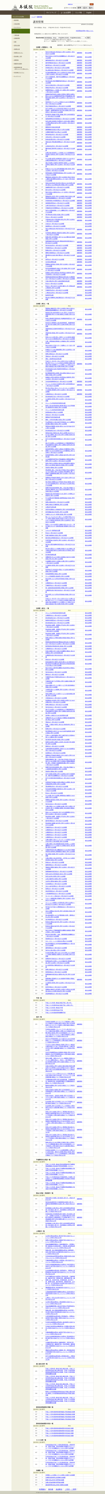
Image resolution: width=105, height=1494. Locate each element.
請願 (15, 41)
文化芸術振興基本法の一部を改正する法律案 (59, 381)
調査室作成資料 (18, 63)
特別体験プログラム (19, 72)
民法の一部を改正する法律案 (54, 283)
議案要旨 (79, 53)
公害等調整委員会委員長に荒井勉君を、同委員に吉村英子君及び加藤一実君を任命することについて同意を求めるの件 (60, 1318)
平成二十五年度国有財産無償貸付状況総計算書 (60, 1430)
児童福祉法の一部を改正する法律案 (56, 698)
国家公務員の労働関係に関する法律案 (57, 504)
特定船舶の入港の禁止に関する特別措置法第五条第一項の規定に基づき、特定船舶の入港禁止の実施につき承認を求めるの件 (60, 1209)
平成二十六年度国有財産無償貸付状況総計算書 (60, 1433)
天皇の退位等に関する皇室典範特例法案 (58, 281)
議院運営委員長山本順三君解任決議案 (57, 1485)
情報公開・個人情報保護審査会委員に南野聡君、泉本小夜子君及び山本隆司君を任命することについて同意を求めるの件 (60, 1252)
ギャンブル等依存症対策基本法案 (56, 403)
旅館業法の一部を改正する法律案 (56, 226)
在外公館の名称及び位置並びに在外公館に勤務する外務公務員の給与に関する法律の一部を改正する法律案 (60, 123)
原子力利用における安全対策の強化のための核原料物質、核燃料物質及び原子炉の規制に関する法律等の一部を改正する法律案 (60, 110)
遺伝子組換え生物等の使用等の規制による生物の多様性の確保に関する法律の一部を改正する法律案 (60, 164)
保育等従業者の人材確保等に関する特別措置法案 (60, 509)
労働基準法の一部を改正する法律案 (56, 585)
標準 (79, 8)
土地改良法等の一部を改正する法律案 (57, 146)
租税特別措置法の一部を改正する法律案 (58, 620)
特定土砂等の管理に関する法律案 (56, 876)
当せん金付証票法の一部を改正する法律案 (58, 886)
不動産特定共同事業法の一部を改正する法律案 (60, 208)
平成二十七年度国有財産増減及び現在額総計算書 (60, 1419)
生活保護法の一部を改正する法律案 (56, 884)
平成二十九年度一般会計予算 (54, 1007)
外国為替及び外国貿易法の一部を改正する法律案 (60, 200)
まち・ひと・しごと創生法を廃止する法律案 (59, 941)
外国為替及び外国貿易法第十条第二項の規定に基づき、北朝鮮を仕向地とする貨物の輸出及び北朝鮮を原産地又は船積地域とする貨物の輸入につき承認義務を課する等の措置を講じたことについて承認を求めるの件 (60, 1217)
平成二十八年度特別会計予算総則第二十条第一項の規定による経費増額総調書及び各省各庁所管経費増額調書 (60, 1178)
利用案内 (42, 1489)
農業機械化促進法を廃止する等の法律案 (58, 129)
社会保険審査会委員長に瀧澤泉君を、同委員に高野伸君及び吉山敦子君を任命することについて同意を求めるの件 (60, 1272)
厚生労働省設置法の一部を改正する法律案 (58, 106)
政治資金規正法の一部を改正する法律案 (58, 396)
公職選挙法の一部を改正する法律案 (56, 394)
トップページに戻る (19, 16)
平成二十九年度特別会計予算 (54, 1010)
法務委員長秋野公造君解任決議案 (56, 1477)
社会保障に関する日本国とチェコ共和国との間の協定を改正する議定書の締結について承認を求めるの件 (60, 1107)
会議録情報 (17, 38)
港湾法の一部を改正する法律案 (55, 259)
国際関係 (16, 60)
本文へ (52, 1)
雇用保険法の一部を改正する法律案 (56, 948)
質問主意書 (17, 45)
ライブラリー (17, 27)
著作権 (50, 1489)
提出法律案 (88, 53)
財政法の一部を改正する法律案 (55, 862)
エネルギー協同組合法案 (53, 530)
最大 (91, 8)
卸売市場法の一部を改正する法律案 (56, 987)
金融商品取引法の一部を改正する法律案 (58, 187)
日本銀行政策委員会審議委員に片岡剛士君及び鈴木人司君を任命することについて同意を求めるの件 (60, 1328)
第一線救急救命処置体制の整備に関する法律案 (60, 588)
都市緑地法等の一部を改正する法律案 (57, 134)
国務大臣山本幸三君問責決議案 (55, 1480)
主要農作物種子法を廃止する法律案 (56, 132)
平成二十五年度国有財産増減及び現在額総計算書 (60, 1414)
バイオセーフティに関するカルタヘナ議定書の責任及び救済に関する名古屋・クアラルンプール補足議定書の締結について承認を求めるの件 (60, 1075)
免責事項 (59, 1489)
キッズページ (17, 76)
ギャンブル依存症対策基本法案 (55, 410)
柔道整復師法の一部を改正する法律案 (57, 993)
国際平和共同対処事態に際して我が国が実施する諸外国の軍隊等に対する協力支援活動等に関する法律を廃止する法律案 (60, 489)
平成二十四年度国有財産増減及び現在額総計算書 (60, 1412)
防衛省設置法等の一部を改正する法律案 (58, 139)
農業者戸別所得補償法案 (53, 417)
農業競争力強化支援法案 (53, 127)
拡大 (85, 8)
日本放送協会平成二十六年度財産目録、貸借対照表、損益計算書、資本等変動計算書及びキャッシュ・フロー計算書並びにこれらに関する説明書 (60, 1458)
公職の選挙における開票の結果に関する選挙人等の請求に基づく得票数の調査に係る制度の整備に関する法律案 (60, 808)
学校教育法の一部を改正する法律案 (56, 248)
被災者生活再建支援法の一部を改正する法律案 (60, 538)
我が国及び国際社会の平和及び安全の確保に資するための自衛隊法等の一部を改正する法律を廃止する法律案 (60, 483)
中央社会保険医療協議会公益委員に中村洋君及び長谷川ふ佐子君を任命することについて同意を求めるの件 (60, 1266)
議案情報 (17, 31)
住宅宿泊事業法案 (51, 262)
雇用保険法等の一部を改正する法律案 (57, 60)
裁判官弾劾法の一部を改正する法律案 (57, 820)
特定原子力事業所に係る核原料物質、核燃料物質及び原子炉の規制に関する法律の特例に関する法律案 (60, 324)
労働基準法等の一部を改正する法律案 (57, 290)
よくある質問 (66, 12)
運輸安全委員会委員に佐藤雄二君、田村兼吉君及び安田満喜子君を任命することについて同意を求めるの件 (60, 1351)
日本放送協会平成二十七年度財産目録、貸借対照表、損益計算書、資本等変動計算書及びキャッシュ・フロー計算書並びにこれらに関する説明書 (60, 1464)
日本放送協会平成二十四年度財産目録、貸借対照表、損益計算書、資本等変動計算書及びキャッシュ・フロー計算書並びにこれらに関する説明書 (60, 1446)
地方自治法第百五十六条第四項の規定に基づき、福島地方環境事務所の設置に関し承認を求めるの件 (60, 1203)
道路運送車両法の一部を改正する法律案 (58, 203)
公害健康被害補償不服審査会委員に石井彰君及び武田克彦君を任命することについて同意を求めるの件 (60, 1293)
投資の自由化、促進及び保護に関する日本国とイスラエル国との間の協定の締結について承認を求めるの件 (60, 1097)
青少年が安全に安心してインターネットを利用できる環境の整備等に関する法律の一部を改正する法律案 (60, 389)
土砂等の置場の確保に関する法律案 (56, 881)
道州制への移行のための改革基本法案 (57, 715)
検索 (91, 4)
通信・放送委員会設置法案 (54, 359)
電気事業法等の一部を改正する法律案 (57, 786)
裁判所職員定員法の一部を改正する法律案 (58, 63)
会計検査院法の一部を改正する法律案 (57, 919)
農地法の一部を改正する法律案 (55, 674)
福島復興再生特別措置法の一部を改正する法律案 (60, 119)
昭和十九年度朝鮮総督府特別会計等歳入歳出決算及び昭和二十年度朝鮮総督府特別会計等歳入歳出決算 (60, 1393)
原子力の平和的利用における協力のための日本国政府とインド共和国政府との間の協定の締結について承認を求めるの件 (60, 1040)
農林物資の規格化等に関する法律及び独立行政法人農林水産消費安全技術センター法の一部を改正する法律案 (60, 178)
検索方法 (70, 4)
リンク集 (78, 12)
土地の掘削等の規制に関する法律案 (56, 879)
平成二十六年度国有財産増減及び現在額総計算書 (60, 1416)
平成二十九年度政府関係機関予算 (56, 1012)
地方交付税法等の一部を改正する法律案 (58, 85)
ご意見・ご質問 (70, 1489)
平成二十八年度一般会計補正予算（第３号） (59, 1003)
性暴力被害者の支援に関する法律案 (56, 535)
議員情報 (16, 20)
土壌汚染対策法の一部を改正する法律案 (58, 205)
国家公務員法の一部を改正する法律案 (57, 354)
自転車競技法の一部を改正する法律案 (57, 891)
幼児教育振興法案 (51, 554)
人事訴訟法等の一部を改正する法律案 (57, 292)
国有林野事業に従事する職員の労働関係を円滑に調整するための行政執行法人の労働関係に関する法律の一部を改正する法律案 (60, 450)
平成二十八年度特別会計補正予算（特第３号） (60, 1005)
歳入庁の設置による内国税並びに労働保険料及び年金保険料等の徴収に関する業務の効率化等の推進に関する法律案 (60, 444)
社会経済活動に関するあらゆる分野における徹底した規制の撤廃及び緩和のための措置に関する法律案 (60, 954)
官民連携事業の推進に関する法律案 (56, 574)
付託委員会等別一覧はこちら (85, 31)
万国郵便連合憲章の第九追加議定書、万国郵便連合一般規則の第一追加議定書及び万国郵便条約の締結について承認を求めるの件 (60, 1081)
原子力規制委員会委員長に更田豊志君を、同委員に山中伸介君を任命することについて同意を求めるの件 (60, 1357)
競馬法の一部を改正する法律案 (55, 888)
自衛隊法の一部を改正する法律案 (56, 753)
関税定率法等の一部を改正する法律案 (57, 87)
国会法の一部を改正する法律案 (55, 659)
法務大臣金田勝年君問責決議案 (55, 1482)
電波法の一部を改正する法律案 (55, 356)
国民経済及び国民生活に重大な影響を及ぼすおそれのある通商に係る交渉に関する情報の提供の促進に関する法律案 (60, 434)
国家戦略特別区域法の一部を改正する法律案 (59, 871)
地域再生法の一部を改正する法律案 (56, 938)
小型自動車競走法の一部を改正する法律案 (58, 893)
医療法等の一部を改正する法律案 (56, 250)
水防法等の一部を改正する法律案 (56, 137)
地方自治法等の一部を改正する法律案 (57, 245)
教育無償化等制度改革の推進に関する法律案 (59, 646)
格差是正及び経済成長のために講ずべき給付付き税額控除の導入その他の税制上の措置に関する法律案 (60, 314)
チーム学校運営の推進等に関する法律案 (58, 576)
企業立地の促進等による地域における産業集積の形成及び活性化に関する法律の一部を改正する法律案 (60, 154)
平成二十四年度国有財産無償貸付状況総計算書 (60, 1428)
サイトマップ (51, 12)
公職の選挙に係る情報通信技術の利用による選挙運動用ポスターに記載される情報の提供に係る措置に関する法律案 (60, 845)
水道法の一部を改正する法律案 (55, 223)
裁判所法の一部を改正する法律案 (56, 65)
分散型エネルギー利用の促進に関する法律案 (59, 514)
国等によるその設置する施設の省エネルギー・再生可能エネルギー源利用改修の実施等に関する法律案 (60, 526)
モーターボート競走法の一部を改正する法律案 (60, 896)
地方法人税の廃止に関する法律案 (56, 950)
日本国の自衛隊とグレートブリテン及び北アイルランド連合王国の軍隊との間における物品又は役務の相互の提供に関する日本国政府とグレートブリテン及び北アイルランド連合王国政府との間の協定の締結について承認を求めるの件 (60, 1033)
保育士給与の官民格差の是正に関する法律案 (59, 874)
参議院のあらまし (18, 52)
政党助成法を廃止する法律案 (54, 412)
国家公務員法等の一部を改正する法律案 (58, 502)
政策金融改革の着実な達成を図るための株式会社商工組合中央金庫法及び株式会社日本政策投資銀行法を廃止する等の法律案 (60, 663)
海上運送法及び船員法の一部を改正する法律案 (60, 70)
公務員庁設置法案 (51, 507)
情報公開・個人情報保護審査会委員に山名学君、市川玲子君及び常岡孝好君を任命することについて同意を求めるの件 (60, 1312)
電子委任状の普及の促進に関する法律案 (58, 214)
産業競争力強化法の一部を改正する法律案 (58, 958)
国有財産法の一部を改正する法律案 (56, 972)
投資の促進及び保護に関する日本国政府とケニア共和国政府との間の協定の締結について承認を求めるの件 (60, 1091)
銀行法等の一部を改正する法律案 (56, 190)
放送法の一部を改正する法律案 (55, 415)
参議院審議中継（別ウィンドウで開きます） (21, 68)
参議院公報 (17, 49)
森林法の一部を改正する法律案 (55, 746)
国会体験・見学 (18, 56)
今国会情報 (17, 23)
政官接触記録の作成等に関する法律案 (57, 512)
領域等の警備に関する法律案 (54, 467)
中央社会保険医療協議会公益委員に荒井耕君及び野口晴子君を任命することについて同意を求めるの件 (60, 1338)
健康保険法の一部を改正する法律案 (56, 865)
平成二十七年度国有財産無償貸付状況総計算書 (60, 1435)
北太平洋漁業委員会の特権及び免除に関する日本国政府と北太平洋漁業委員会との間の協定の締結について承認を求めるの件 (60, 1054)
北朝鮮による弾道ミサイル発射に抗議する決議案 (60, 1475)
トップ (33, 17)
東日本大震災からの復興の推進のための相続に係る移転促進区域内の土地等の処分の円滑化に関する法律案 (60, 550)
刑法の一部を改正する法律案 (54, 217)
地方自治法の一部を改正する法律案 (56, 672)
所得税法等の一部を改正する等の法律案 (58, 67)
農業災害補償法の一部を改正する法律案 (58, 253)
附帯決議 (17, 35)
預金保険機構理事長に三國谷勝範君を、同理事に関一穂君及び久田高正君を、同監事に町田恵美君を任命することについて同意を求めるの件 (60, 1246)
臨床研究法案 (50, 295)
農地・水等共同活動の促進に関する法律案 (58, 419)
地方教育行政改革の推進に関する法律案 (58, 739)
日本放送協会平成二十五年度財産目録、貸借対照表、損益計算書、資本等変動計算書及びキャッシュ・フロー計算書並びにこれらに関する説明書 (60, 1452)
